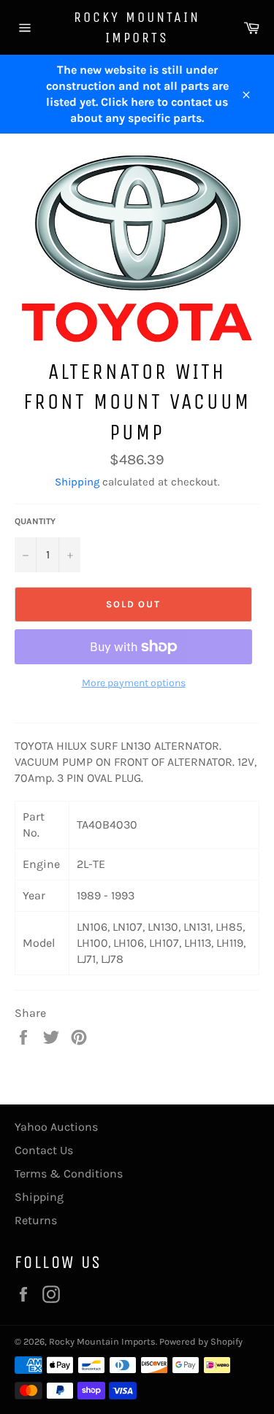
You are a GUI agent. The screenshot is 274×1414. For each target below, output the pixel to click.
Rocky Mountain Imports (137, 27)
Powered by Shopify (201, 1341)
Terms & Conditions (69, 1173)
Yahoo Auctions (56, 1127)
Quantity (35, 521)
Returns (36, 1220)
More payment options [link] (134, 683)
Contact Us (44, 1150)
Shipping (77, 481)
